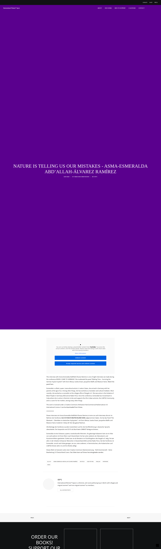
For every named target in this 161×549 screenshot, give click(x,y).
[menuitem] (145, 2)
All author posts (65, 490)
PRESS (156, 2)
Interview (105, 461)
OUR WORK (108, 8)
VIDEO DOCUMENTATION (81, 176)
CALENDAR (132, 8)
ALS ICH (49, 461)
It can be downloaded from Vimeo (71, 407)
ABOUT (100, 8)
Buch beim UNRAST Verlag (82, 429)
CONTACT (142, 8)
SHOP (150, 2)
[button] (147, 8)
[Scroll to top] (157, 545)
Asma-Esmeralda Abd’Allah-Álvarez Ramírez (65, 461)
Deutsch (82, 461)
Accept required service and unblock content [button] (80, 363)
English (98, 461)
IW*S (95, 176)
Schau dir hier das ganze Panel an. (74, 423)
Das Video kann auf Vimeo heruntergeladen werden (86, 452)
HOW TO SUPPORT (120, 8)
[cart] (156, 8)
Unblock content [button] (80, 358)
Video (48, 464)
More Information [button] (80, 353)
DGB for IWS (90, 461)
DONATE (145, 2)
